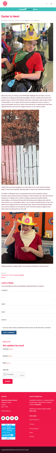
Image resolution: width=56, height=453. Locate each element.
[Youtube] (17, 418)
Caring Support (34, 428)
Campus (31, 424)
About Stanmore (34, 419)
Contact (31, 436)
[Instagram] (8, 418)
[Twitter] (12, 418)
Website (3, 320)
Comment (4, 290)
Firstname (8, 349)
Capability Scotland (8, 20)
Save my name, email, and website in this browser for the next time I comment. (27, 327)
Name (3, 304)
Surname (7, 356)
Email (3, 312)
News (28, 20)
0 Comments (35, 20)
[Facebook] (3, 418)
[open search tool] (46, 3)
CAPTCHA (5, 370)
